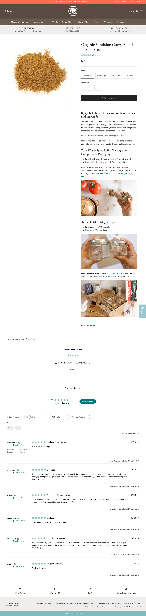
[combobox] (38, 417)
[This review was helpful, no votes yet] (132, 461)
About (130, 22)
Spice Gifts (66, 22)
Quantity (85, 82)
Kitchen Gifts (83, 22)
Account (40, 603)
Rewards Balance (62, 603)
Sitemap (138, 603)
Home (8, 339)
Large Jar (128, 76)
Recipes (120, 22)
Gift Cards (108, 22)
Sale (96, 22)
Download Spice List (114, 607)
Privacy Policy (128, 603)
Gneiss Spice (14, 603)
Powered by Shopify (11, 606)
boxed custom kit (110, 276)
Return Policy (116, 603)
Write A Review (87, 401)
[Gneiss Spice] (73, 11)
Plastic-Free (101, 607)
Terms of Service (103, 603)
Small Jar (116, 76)
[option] (40, 73)
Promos (131, 2)
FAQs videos (118, 273)
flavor (10, 428)
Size (83, 70)
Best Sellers (128, 607)
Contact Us (49, 603)
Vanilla (55, 22)
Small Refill (88, 76)
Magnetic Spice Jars (19, 22)
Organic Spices (40, 22)
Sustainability (89, 607)
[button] (73, 613)
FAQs (117, 2)
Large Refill (102, 76)
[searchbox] (15, 417)
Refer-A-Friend (75, 603)
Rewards (139, 2)
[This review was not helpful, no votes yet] (136, 461)
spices (18, 428)
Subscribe (124, 2)
